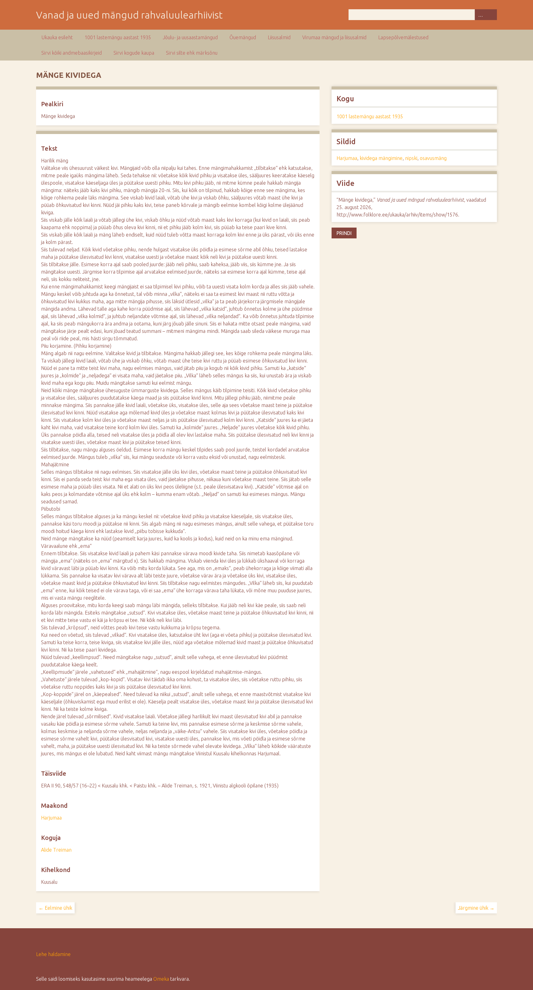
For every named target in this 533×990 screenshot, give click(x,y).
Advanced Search (480, 14)
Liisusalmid (279, 37)
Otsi (491, 14)
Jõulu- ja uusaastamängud (190, 37)
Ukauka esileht (57, 37)
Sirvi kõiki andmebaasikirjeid (71, 53)
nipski (411, 158)
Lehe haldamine (53, 954)
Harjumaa (51, 817)
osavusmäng (433, 158)
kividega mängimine (381, 158)
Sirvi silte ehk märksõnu (191, 53)
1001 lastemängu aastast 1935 (118, 37)
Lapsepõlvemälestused (403, 37)
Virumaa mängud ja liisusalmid (334, 37)
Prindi (344, 233)
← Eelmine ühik (55, 908)
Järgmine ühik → (476, 908)
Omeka (161, 979)
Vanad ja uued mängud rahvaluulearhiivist (129, 14)
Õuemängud (242, 37)
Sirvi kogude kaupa (134, 53)
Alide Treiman (56, 850)
